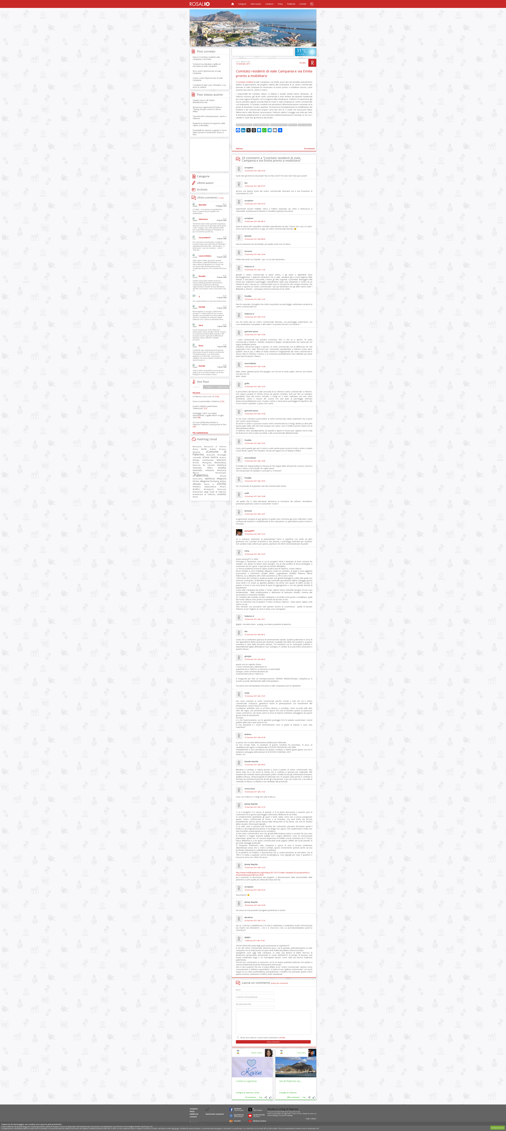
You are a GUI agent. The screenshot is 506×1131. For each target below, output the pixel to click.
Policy (280, 4)
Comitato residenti (245, 82)
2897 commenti (293, 1097)
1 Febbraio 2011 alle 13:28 (254, 940)
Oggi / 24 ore (223, 387)
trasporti (209, 489)
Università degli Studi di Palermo (210, 491)
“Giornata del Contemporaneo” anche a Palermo (209, 117)
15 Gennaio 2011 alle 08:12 (254, 634)
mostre (210, 470)
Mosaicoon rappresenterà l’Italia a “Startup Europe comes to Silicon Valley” (207, 109)
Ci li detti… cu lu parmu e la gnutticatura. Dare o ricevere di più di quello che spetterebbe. (207, 211)
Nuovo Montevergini (210, 473)
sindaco (197, 486)
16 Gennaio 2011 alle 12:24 (254, 867)
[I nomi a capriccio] (252, 1067)
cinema (197, 452)
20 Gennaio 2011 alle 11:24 (254, 920)
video (196, 497)
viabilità (222, 494)
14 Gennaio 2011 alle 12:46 (254, 334)
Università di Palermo (204, 494)
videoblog (289, 1115)
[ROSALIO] (200, 4)
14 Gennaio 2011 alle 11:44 (254, 270)
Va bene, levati (497, 1128)
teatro (223, 487)
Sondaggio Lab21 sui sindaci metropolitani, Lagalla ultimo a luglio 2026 (208, 415)
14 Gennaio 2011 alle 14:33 (254, 481)
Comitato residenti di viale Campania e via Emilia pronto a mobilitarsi (274, 73)
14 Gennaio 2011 (243, 64)
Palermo (239, 148)
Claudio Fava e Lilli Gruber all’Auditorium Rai (204, 101)
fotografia (207, 462)
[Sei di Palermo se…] (295, 1067)
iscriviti (282, 1037)
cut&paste (313, 1119)
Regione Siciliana (210, 481)
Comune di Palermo (209, 453)
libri (210, 467)
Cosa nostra (211, 457)
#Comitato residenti (261, 125)
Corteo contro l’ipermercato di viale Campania (208, 79)
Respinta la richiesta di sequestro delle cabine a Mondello (209, 124)
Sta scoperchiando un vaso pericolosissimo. (209, 301)
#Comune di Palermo (279, 125)
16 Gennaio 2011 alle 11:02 (254, 792)
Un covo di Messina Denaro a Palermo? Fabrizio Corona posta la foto (209, 424)
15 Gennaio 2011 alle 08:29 (254, 659)
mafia (222, 467)
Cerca (311, 4)
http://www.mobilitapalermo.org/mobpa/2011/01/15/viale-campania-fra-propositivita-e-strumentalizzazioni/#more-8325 (273, 873)
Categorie (242, 4)
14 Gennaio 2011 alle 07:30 (254, 171)
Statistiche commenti (215, 1114)
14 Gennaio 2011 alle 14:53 (254, 514)
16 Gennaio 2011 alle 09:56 (254, 764)
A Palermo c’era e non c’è (206, 396)
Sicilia (256, 1093)
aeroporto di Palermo (215, 446)
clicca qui (175, 1128)
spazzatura (211, 486)
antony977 (249, 531)
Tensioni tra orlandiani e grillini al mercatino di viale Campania (206, 65)
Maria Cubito (256, 1052)
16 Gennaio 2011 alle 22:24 (254, 890)
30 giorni (196, 387)
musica (222, 470)
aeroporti (197, 446)
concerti (211, 455)
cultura (223, 457)
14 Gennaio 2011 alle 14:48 (254, 496)
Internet (197, 465)
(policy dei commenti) (279, 983)
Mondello (198, 470)
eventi (196, 462)
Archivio (202, 189)
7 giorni (209, 387)
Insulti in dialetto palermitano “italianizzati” (205, 407)
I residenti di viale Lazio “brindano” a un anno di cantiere (209, 86)
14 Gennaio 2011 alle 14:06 (254, 461)
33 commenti (309, 148)
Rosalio (302, 62)
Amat (196, 449)
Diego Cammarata (203, 460)
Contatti (302, 4)
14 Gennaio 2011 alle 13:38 (254, 414)
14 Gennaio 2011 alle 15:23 (254, 534)
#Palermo (292, 125)
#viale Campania (304, 125)
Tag (303, 1097)
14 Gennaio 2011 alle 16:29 (254, 554)
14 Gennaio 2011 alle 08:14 (254, 221)
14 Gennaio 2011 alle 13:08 (254, 366)
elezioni (222, 459)
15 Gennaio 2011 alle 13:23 (254, 696)
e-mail (300, 1114)
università (222, 489)
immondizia (221, 462)
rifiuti (223, 481)
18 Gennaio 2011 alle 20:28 (254, 905)
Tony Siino (301, 1052)
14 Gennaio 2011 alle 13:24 (254, 386)
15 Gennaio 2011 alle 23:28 (254, 737)
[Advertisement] (253, 27)
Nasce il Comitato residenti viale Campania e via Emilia (206, 58)
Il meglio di (284, 1093)
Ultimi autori (256, 4)
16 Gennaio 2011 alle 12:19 (254, 807)
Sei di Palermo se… (290, 1081)
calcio (213, 449)
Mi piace (314, 1097)
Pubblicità (291, 4)
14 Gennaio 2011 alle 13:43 (254, 443)
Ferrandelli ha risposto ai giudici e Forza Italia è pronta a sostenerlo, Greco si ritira (209, 132)
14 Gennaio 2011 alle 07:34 (254, 204)
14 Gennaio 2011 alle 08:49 (254, 239)
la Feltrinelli (209, 465)
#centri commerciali (244, 125)
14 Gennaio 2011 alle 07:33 (254, 186)
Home (232, 4)
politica (210, 478)
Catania (223, 449)
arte (204, 448)
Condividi (309, 1097)
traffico (197, 489)
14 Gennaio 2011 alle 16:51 (254, 619)
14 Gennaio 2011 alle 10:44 (254, 254)
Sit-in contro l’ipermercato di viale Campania (207, 72)
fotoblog (275, 1115)
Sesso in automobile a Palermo (208, 401)
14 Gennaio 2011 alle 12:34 (254, 317)
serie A (209, 484)
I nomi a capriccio (246, 1081)
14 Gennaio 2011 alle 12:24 (254, 299)
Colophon (269, 4)
